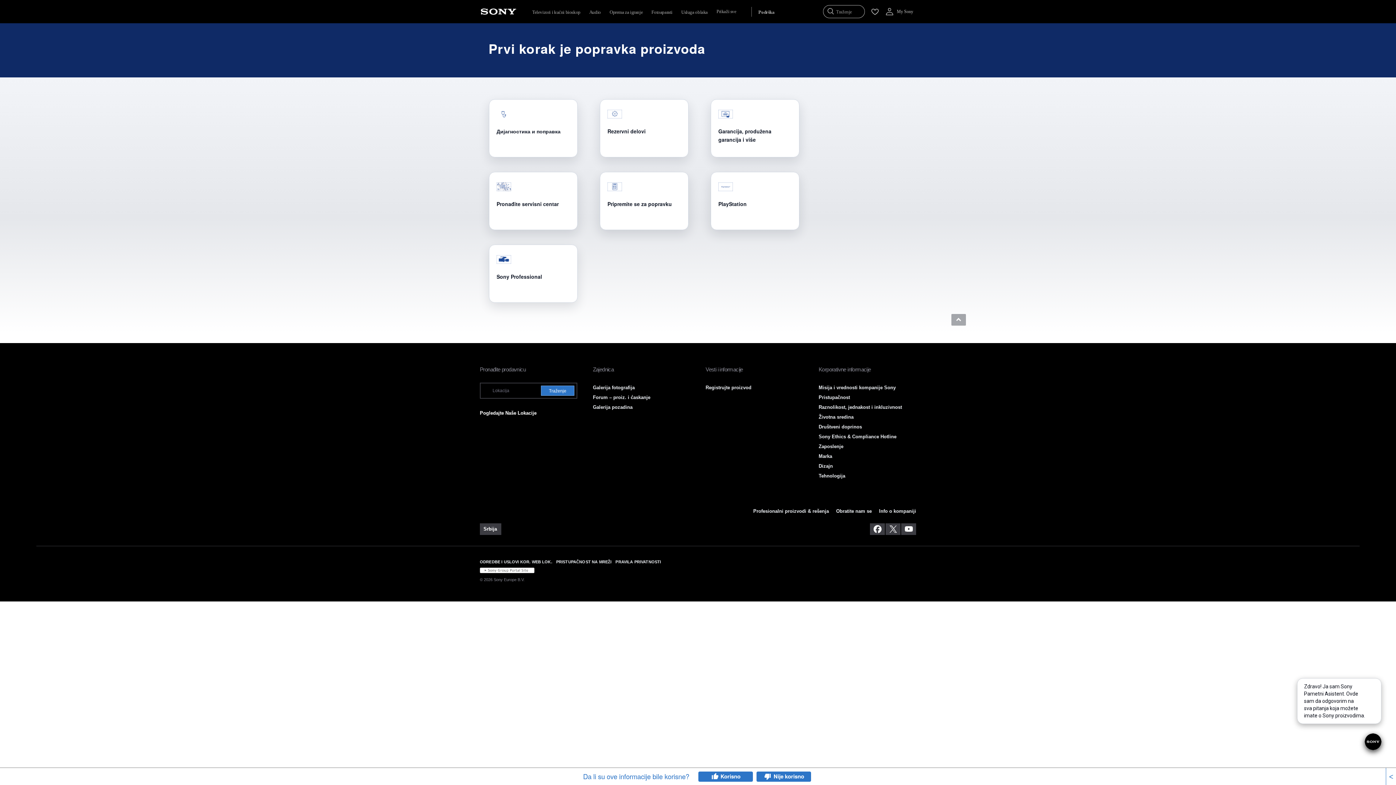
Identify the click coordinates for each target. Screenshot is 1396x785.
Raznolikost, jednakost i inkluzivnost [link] (860, 407)
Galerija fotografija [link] (614, 387)
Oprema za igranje (626, 12)
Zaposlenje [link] (831, 446)
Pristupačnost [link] (834, 397)
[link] (490, 529)
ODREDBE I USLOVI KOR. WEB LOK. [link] (516, 562)
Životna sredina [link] (836, 417)
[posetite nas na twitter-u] (893, 529)
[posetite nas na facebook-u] (877, 529)
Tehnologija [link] (832, 476)
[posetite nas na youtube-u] (908, 529)
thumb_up (714, 777)
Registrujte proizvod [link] (728, 387)
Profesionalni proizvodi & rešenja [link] (791, 511)
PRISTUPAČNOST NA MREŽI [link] (584, 562)
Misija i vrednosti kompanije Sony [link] (857, 387)
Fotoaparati (662, 12)
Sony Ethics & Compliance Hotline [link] (857, 436)
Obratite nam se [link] (854, 511)
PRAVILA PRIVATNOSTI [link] (638, 562)
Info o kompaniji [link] (897, 511)
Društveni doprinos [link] (840, 427)
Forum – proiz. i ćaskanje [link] (621, 397)
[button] (958, 320)
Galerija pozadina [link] (613, 407)
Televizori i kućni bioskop (556, 12)
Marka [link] (825, 456)
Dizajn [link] (826, 466)
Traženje (557, 391)
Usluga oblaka (694, 12)
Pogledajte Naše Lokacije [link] (508, 413)
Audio (595, 12)
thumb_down (767, 777)
